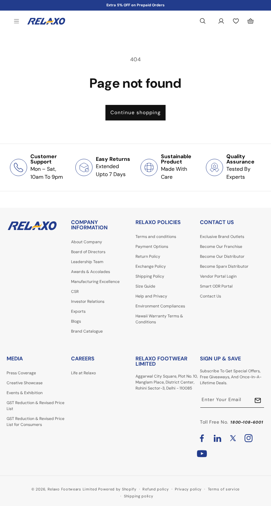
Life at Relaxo (83, 373)
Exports (78, 311)
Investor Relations (87, 301)
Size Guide (145, 286)
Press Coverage (21, 373)
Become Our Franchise (221, 246)
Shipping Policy (150, 276)
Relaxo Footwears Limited (72, 489)
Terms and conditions (156, 236)
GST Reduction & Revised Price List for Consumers (35, 421)
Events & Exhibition (25, 392)
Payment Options (152, 246)
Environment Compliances (160, 306)
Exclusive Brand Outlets (222, 236)
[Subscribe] (257, 400)
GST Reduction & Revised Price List (35, 405)
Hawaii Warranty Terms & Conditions (159, 319)
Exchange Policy (151, 266)
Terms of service (224, 489)
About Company (86, 242)
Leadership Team (87, 261)
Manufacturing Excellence (95, 281)
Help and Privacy (151, 296)
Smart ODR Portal (216, 286)
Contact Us (210, 296)
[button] (16, 21)
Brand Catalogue (87, 331)
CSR (75, 291)
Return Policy (148, 256)
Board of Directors (88, 251)
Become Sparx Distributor (224, 266)
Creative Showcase (25, 383)
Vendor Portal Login (218, 276)
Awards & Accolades (90, 271)
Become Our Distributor (222, 256)
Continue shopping (135, 112)
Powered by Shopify (117, 489)
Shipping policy (138, 496)
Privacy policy (188, 489)
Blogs (76, 321)
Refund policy (155, 489)
